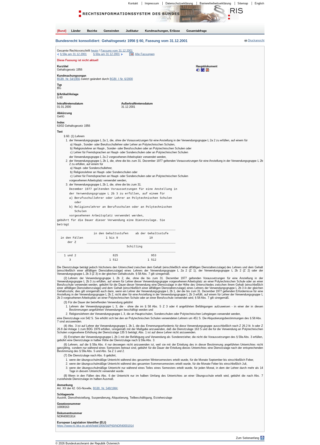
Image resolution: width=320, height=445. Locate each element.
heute (94, 50)
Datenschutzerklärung (178, 3)
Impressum (150, 3)
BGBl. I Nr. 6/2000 (121, 79)
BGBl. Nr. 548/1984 (105, 388)
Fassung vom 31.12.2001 (117, 50)
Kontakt (131, 3)
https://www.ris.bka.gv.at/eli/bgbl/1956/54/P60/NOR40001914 (95, 425)
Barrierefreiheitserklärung (214, 3)
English (259, 3)
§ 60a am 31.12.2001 (106, 54)
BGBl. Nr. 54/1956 (68, 79)
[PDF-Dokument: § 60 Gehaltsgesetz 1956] (207, 70)
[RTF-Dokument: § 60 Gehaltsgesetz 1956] (203, 70)
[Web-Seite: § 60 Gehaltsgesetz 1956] (198, 70)
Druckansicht (254, 40)
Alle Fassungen (145, 54)
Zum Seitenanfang (247, 438)
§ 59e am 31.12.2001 (73, 54)
